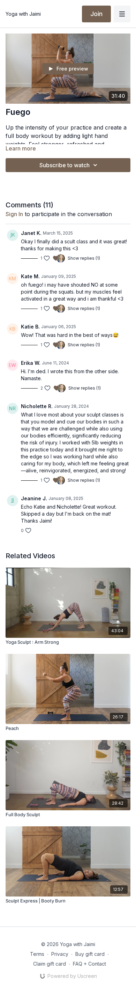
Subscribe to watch (64, 165)
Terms (37, 954)
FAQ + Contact (89, 964)
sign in (14, 214)
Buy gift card (90, 954)
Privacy (59, 954)
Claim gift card (49, 964)
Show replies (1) (84, 258)
